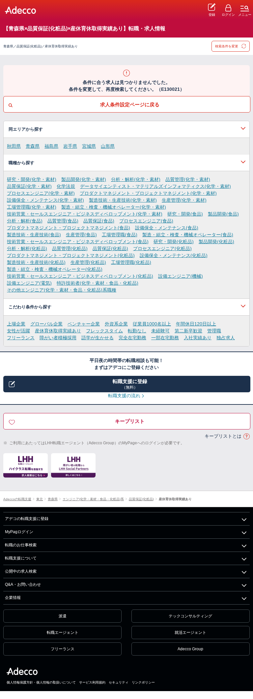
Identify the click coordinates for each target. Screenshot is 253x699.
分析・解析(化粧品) (27, 248)
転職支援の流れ (124, 395)
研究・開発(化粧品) (174, 241)
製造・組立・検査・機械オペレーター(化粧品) (54, 269)
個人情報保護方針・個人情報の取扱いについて (41, 682)
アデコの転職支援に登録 (26, 518)
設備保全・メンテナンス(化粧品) (174, 255)
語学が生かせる (97, 337)
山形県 (108, 146)
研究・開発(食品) (185, 214)
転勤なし (137, 330)
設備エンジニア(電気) (29, 283)
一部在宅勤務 (165, 337)
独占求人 (225, 337)
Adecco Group (190, 649)
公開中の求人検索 (21, 571)
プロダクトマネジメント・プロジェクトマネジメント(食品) (68, 227)
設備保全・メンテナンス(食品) (166, 227)
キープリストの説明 (246, 436)
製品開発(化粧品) (216, 241)
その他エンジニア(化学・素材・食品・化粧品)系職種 (61, 290)
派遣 (63, 616)
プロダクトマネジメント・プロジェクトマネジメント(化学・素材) (148, 193)
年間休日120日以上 (196, 323)
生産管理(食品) (81, 234)
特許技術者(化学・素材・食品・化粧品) (97, 283)
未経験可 (160, 330)
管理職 (214, 330)
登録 (212, 14)
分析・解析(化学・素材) (135, 179)
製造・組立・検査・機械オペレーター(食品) (187, 234)
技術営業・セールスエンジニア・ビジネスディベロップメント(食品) (78, 241)
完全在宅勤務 (132, 337)
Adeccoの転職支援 (17, 499)
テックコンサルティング (190, 616)
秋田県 (14, 146)
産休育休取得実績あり (58, 330)
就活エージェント (190, 632)
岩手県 (70, 146)
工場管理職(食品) (119, 234)
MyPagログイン (19, 532)
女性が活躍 (18, 330)
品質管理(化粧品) (70, 248)
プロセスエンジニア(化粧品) (162, 248)
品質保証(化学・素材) (29, 186)
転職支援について (21, 558)
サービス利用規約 (92, 682)
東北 (39, 499)
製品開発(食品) (223, 214)
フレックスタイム (104, 330)
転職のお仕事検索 (21, 545)
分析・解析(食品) (24, 220)
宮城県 (89, 146)
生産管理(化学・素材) (184, 200)
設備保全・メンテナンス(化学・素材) (45, 200)
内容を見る (126, 129)
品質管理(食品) (62, 220)
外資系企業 (116, 323)
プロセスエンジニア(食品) (146, 220)
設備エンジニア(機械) (180, 276)
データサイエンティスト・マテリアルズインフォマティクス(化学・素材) (155, 186)
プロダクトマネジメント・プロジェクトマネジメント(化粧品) (71, 255)
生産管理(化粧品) (88, 262)
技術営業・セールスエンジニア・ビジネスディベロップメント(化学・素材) (84, 214)
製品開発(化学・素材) (83, 179)
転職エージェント (62, 632)
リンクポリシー (143, 682)
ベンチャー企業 (84, 323)
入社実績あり (197, 337)
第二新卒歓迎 (188, 330)
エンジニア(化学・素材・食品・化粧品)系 (93, 499)
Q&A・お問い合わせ (23, 584)
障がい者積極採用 (58, 337)
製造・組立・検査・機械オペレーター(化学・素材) (113, 207)
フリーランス (21, 337)
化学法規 (66, 186)
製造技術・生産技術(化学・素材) (123, 200)
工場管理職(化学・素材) (31, 207)
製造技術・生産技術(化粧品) (36, 262)
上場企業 (16, 323)
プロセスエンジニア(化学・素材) (41, 193)
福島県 (51, 146)
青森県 (33, 146)
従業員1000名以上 (152, 323)
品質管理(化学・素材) (187, 179)
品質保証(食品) (98, 220)
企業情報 (13, 597)
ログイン (228, 14)
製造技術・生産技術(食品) (34, 234)
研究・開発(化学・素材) (31, 179)
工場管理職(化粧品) (131, 262)
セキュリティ (118, 682)
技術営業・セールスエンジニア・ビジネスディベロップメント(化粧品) (80, 276)
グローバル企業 (46, 323)
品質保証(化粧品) (110, 248)
